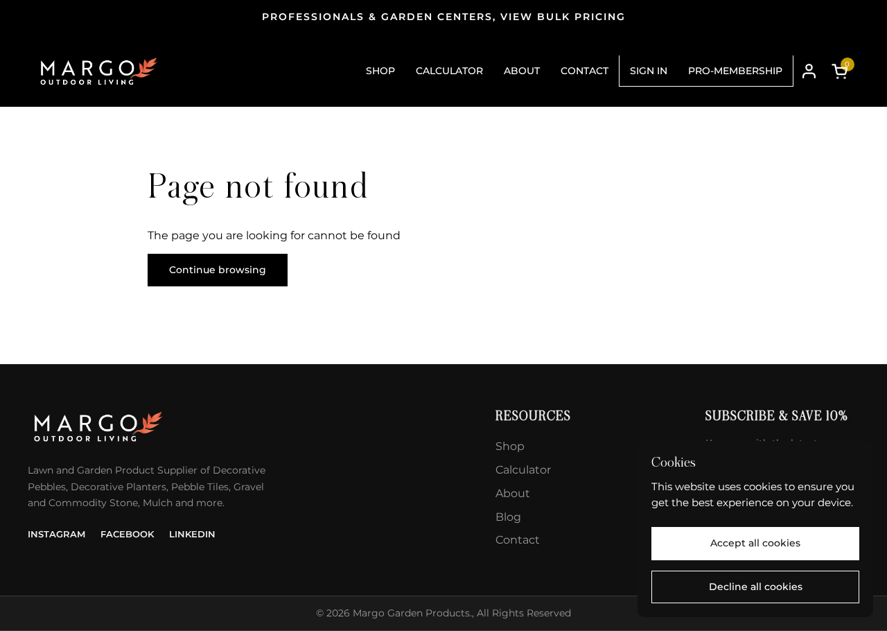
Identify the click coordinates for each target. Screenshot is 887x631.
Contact (517, 539)
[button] (842, 71)
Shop (510, 446)
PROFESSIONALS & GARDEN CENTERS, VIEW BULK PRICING (444, 17)
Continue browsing (217, 269)
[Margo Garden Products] (98, 71)
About (512, 493)
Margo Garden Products (411, 613)
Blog (508, 517)
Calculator (523, 469)
